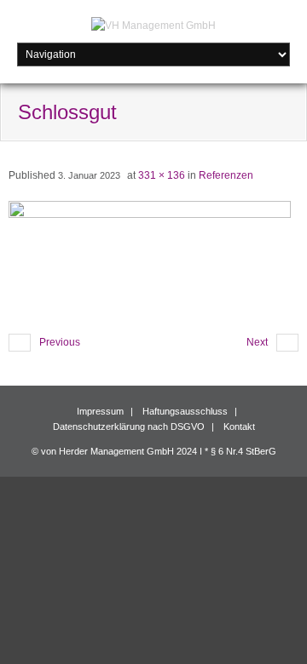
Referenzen (226, 175)
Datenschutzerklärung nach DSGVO (129, 426)
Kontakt (239, 426)
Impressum (100, 411)
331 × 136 (161, 175)
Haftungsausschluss (185, 411)
